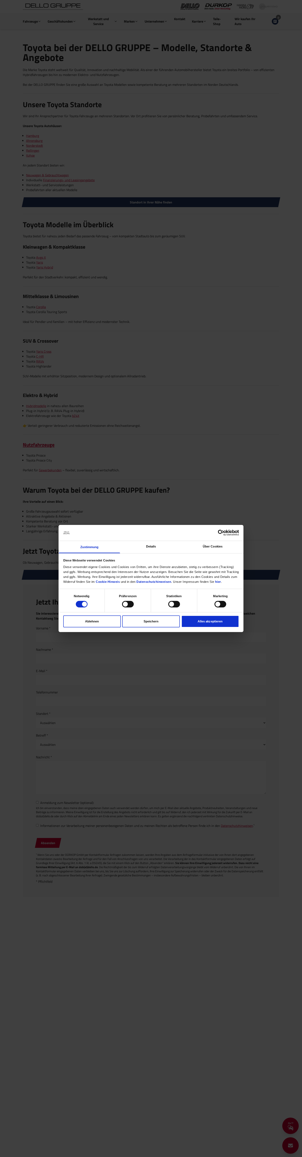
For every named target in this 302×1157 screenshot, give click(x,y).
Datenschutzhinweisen (153, 581)
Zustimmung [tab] (89, 547)
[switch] (128, 604)
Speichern (151, 621)
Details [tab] (151, 546)
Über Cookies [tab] (212, 546)
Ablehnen (92, 621)
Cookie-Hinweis (108, 581)
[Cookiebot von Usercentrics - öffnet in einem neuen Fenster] (221, 533)
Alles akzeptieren (210, 621)
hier (218, 581)
